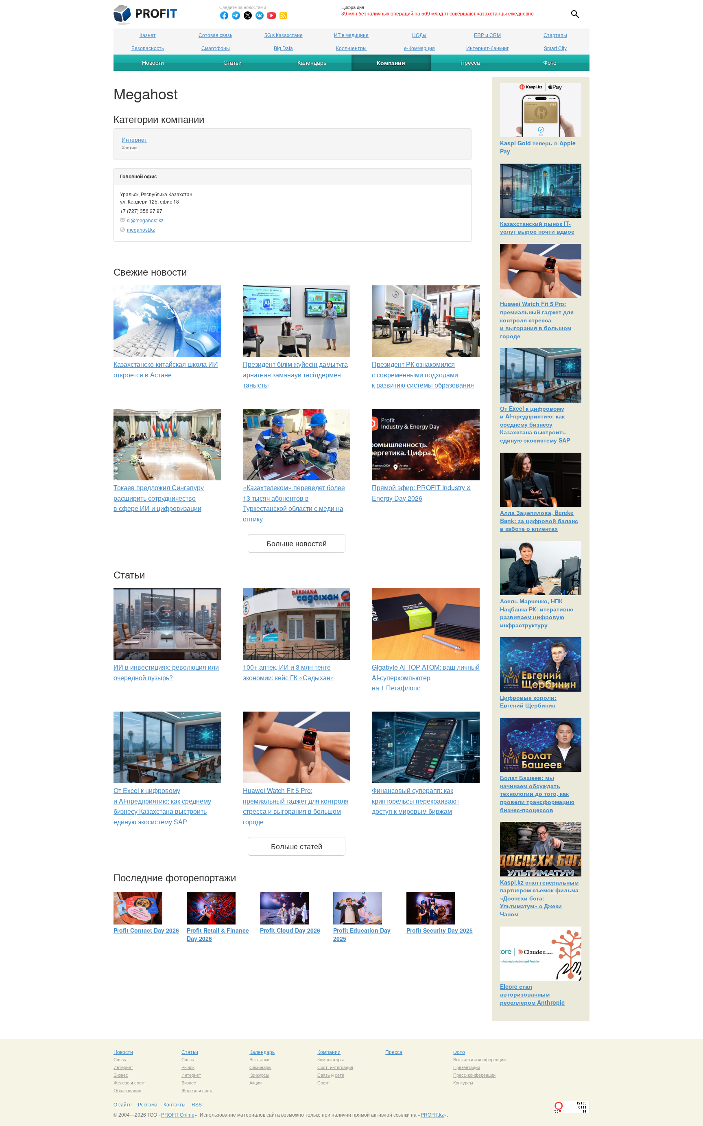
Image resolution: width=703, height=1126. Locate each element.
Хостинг (130, 147)
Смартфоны (215, 47)
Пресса (470, 62)
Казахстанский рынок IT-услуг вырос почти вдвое (537, 227)
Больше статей (296, 846)
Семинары (260, 1067)
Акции (255, 1082)
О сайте (123, 1104)
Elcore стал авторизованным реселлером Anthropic (532, 994)
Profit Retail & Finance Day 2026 (218, 934)
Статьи (232, 62)
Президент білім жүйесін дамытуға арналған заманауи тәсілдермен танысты (295, 374)
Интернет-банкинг (487, 47)
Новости (153, 62)
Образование (127, 1090)
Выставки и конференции (479, 1059)
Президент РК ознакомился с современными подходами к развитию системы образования (423, 374)
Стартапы (555, 34)
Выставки (259, 1059)
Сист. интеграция (335, 1067)
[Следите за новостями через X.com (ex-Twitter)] (248, 15)
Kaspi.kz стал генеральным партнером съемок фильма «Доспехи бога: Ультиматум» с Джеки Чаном (539, 898)
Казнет (148, 34)
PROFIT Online (177, 1114)
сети (339, 1074)
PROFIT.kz (432, 1114)
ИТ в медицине (351, 34)
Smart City (555, 47)
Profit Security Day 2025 (439, 930)
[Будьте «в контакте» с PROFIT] (259, 15)
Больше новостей (296, 543)
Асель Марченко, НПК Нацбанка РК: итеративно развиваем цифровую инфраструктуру (537, 613)
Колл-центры (351, 47)
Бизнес (121, 1074)
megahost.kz (141, 229)
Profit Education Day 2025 (362, 934)
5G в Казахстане (283, 34)
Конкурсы (259, 1074)
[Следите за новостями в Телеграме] (236, 15)
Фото (550, 62)
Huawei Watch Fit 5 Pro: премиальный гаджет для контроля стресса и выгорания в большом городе (537, 320)
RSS (197, 1104)
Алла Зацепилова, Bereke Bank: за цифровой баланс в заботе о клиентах (539, 520)
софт (139, 1082)
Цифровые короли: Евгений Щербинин (528, 701)
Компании (391, 63)
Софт (323, 1082)
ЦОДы (419, 34)
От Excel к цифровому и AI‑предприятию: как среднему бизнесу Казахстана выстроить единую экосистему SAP (535, 424)
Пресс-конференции (474, 1074)
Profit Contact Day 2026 (146, 930)
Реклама (147, 1104)
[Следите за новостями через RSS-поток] (283, 15)
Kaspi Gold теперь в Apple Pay (538, 147)
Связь (120, 1059)
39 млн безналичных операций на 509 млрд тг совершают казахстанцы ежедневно (437, 13)
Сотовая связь (215, 34)
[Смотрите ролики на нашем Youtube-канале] (271, 15)
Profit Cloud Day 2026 (290, 930)
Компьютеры (330, 1059)
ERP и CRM (487, 34)
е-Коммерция (419, 47)
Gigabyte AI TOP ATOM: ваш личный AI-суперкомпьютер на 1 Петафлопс (426, 677)
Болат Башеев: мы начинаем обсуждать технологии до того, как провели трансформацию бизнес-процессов (537, 793)
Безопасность (147, 47)
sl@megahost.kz (145, 220)
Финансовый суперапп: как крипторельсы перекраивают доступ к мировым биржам (415, 801)
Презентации (466, 1067)
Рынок (187, 1067)
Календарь (311, 62)
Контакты (175, 1104)
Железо (121, 1082)
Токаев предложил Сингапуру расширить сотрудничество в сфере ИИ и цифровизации (159, 498)
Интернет (134, 139)
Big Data (283, 47)
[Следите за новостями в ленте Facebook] (224, 15)
